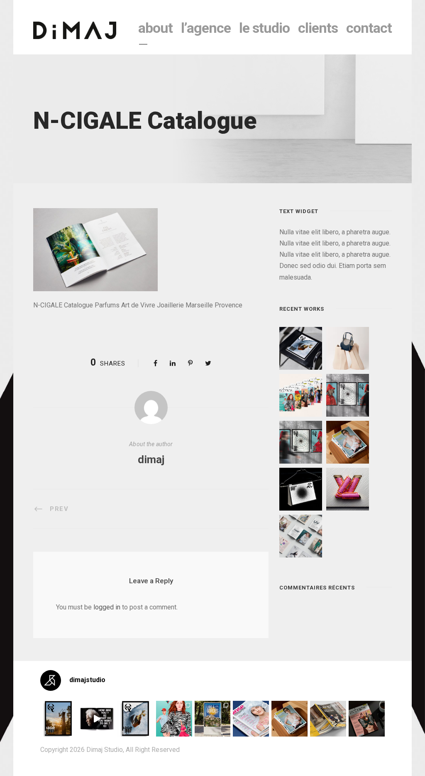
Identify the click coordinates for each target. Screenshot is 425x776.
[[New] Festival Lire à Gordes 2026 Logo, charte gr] (213, 719)
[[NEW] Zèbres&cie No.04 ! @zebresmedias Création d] (367, 719)
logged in (106, 607)
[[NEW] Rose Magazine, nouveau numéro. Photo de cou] (289, 719)
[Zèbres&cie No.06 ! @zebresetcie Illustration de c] (174, 719)
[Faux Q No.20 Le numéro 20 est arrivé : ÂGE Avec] (58, 719)
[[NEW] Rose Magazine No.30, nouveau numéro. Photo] (251, 719)
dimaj (151, 459)
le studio (264, 28)
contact (369, 28)
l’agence (206, 28)
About (155, 28)
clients (318, 28)
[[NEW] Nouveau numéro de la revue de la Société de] (328, 719)
